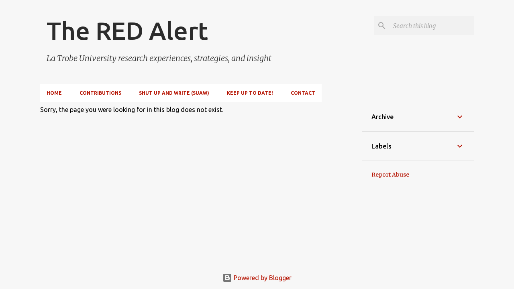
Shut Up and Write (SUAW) (174, 93)
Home (54, 93)
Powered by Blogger (262, 277)
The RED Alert (127, 30)
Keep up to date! (250, 93)
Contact (303, 93)
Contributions (100, 93)
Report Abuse (390, 174)
